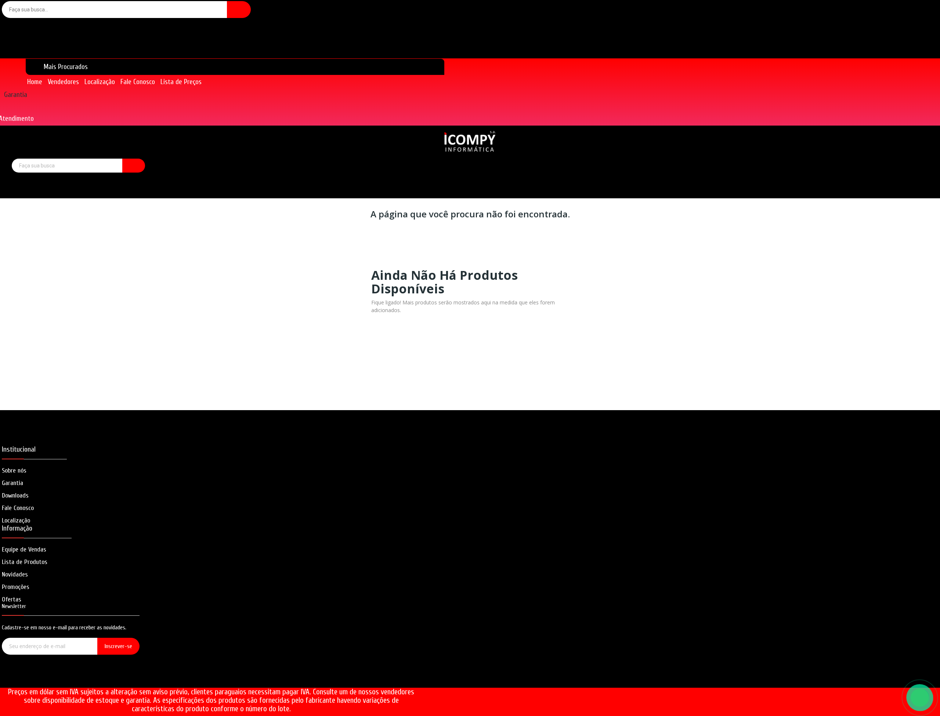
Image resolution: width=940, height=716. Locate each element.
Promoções (15, 587)
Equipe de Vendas (24, 549)
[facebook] (50, 678)
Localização (16, 520)
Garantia (15, 95)
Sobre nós (14, 470)
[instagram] (70, 678)
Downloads (15, 495)
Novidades (15, 574)
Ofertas (11, 599)
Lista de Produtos (24, 562)
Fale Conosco (18, 508)
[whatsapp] (91, 678)
